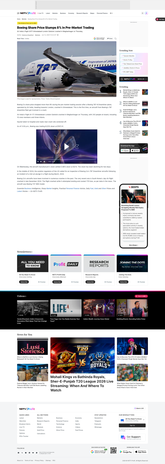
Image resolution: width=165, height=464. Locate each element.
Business (63, 13)
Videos (77, 427)
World (39, 424)
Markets (55, 13)
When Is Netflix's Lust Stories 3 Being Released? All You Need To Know (30, 358)
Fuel (91, 188)
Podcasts (98, 424)
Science (59, 427)
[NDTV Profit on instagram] (25, 452)
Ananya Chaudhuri (28, 35)
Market (49, 188)
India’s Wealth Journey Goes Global (96, 319)
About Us (20, 460)
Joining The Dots (125, 275)
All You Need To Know (27, 275)
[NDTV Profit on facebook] (18, 452)
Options (22, 433)
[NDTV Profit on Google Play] (126, 451)
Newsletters (99, 418)
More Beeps (133, 245)
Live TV (41, 13)
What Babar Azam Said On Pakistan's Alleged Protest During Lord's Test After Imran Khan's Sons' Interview (131, 385)
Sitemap (48, 460)
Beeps (92, 13)
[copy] (115, 38)
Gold (96, 188)
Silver (104, 188)
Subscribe (24, 282)
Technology (60, 424)
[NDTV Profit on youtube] (33, 452)
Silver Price (60, 430)
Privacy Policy (39, 460)
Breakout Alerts (24, 424)
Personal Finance (102, 13)
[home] (28, 12)
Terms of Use (29, 460)
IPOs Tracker (23, 436)
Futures (22, 430)
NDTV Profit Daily (58, 275)
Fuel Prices (79, 430)
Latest (48, 13)
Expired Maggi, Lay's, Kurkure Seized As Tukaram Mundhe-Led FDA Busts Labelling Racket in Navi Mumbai (31, 385)
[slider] (67, 159)
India (77, 421)
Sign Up (132, 425)
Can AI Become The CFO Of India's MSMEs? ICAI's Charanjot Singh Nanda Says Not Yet (132, 358)
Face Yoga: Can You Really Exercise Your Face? (65, 320)
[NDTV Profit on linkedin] (29, 452)
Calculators (41, 433)
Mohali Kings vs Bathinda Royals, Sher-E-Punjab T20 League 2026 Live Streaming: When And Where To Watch (81, 383)
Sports (77, 424)
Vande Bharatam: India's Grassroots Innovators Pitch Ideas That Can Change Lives (32, 321)
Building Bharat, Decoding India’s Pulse (131, 319)
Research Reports (82, 13)
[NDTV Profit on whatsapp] (36, 452)
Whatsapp (98, 427)
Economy (71, 13)
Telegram (98, 421)
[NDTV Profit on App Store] (141, 451)
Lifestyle (40, 427)
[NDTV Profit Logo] (27, 408)
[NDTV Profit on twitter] (22, 452)
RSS (54, 460)
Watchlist (22, 421)
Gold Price (40, 430)
